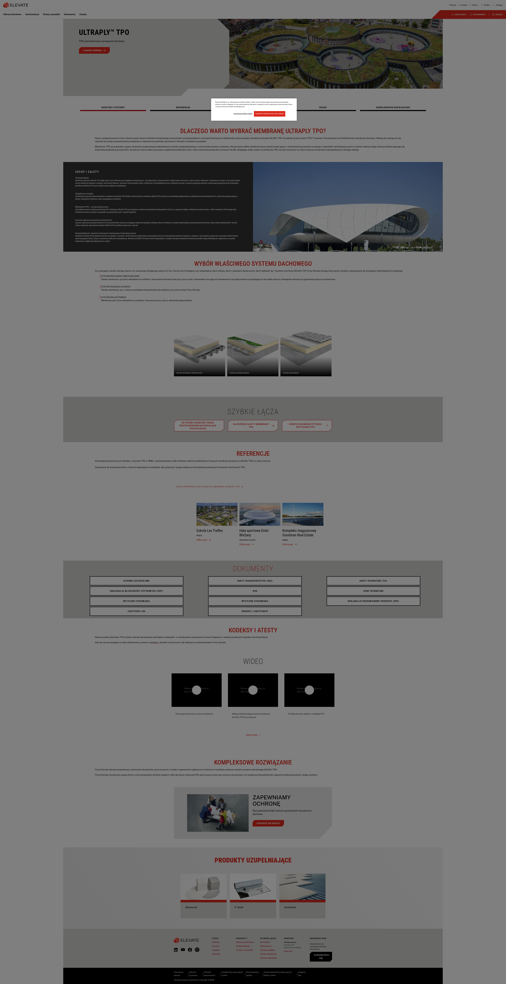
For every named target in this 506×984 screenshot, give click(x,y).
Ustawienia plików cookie (243, 113)
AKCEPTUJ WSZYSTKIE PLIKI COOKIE (269, 114)
